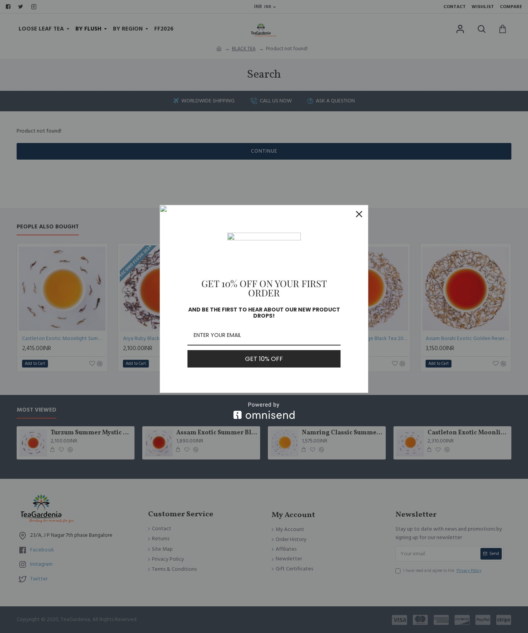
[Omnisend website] (264, 410)
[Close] (359, 214)
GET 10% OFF (264, 358)
